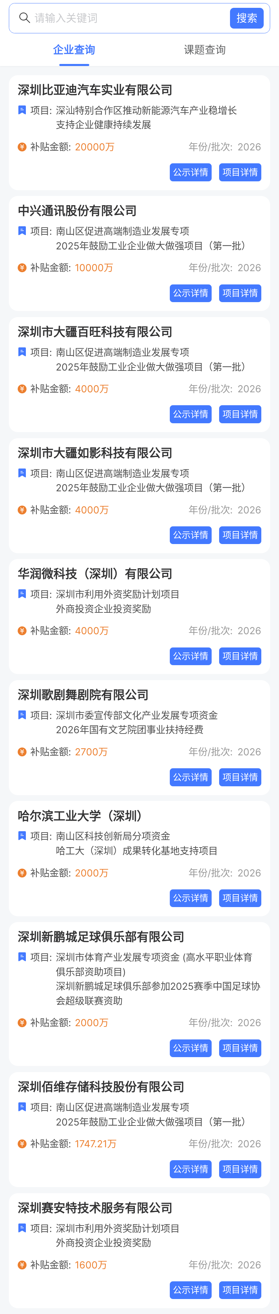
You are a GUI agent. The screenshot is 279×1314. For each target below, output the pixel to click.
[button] (247, 18)
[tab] (74, 49)
